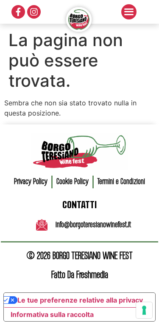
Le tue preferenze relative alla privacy (80, 300)
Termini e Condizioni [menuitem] (121, 182)
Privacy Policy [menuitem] (30, 182)
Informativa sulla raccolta (52, 314)
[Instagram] (34, 12)
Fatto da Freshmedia (79, 275)
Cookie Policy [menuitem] (72, 182)
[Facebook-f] (18, 12)
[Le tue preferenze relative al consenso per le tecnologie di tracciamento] (144, 310)
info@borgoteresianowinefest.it (93, 225)
